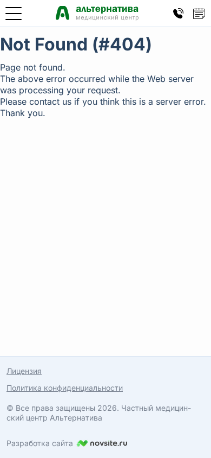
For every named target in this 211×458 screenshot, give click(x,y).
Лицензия (24, 371)
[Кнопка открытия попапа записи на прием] (199, 13)
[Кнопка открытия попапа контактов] (178, 13)
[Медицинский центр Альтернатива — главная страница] (97, 13)
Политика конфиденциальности (64, 387)
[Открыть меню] (13, 13)
